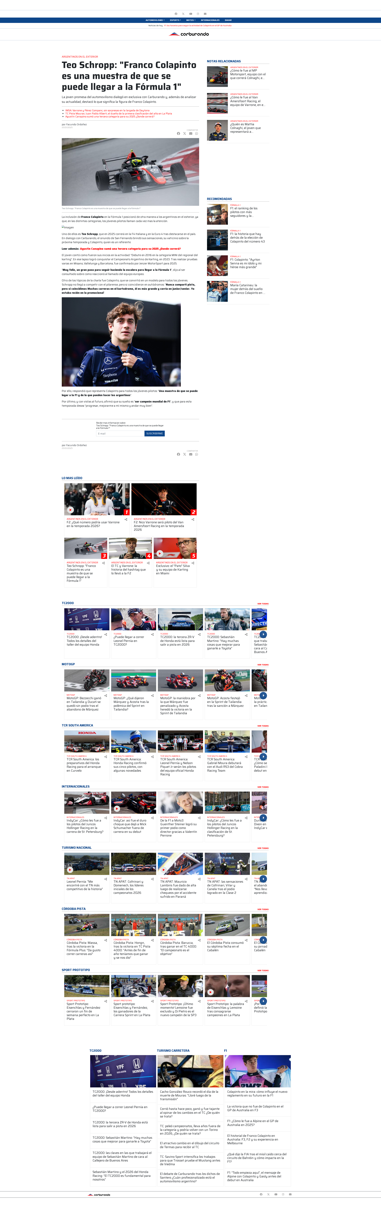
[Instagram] (198, 14)
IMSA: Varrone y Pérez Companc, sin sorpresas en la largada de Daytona (107, 110)
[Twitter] (183, 14)
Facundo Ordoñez (76, 124)
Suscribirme (154, 433)
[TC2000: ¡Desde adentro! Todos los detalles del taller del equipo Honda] (123, 1071)
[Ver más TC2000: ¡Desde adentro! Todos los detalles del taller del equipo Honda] (86, 619)
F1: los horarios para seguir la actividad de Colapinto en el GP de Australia (197, 25)
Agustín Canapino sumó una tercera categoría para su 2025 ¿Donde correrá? (109, 116)
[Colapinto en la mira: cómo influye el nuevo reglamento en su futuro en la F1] (258, 1071)
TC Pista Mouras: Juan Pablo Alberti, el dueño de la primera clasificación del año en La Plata (118, 113)
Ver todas (263, 604)
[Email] (205, 14)
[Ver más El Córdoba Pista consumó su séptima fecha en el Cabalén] (227, 925)
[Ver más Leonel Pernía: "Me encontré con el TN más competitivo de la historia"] (86, 864)
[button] (155, 20)
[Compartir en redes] (126, 519)
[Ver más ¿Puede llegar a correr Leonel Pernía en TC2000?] (133, 619)
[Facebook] (176, 14)
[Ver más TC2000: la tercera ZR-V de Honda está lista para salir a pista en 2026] (180, 619)
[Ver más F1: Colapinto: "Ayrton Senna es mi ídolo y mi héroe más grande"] (217, 265)
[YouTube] (191, 14)
